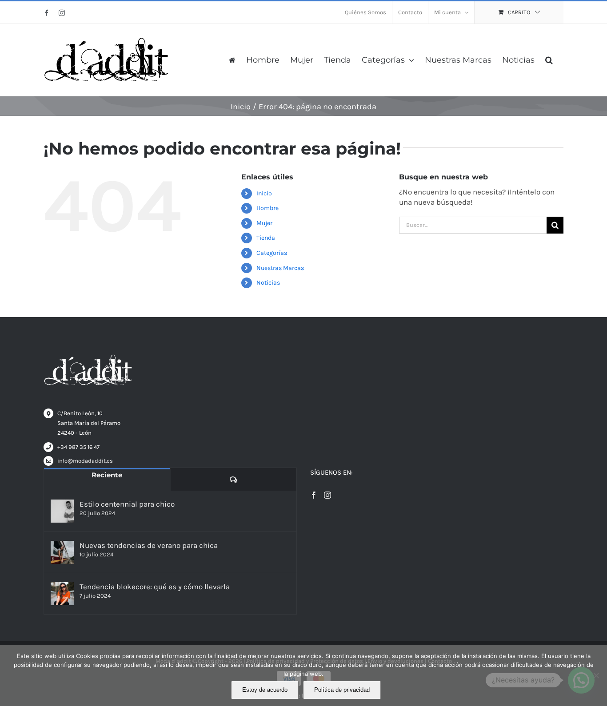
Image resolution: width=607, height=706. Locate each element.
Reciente (107, 475)
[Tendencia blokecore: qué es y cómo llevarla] (62, 593)
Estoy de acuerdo (265, 689)
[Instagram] (327, 495)
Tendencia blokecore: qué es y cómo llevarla (155, 586)
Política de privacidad (342, 689)
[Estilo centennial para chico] (62, 511)
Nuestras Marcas (280, 268)
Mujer (264, 223)
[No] (595, 675)
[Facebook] (313, 495)
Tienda (265, 238)
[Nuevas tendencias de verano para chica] (62, 552)
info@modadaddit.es (85, 460)
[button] (549, 60)
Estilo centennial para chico (127, 504)
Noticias (268, 282)
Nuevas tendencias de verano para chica (149, 545)
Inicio (264, 193)
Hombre (267, 208)
